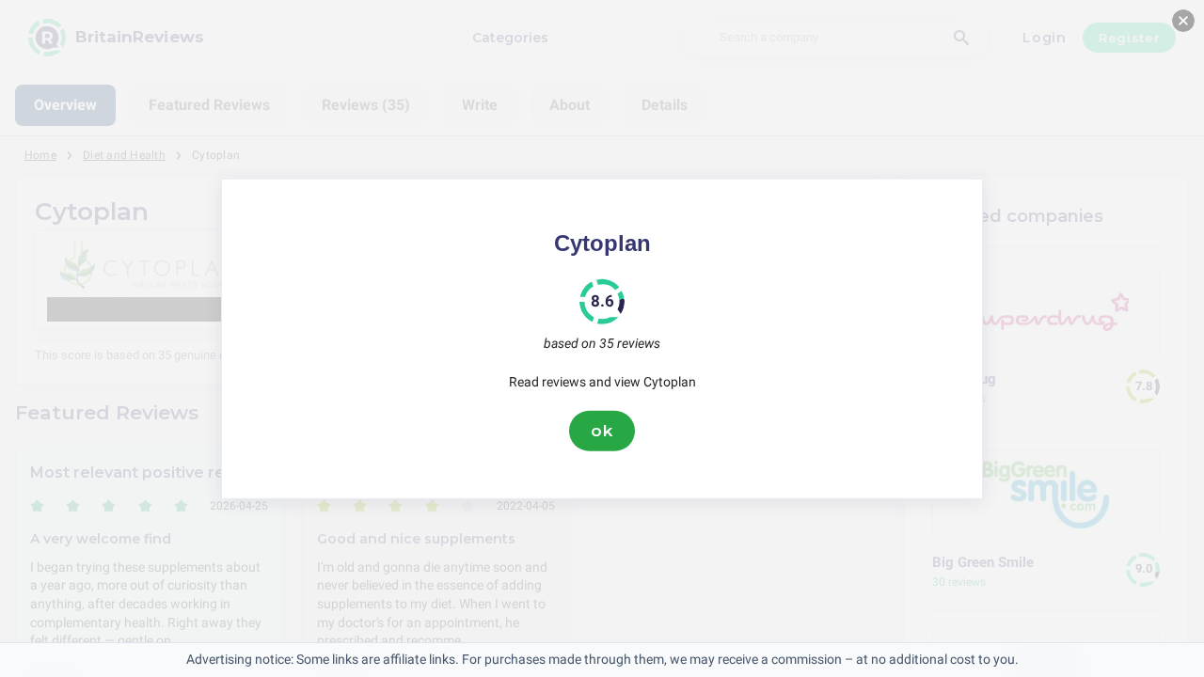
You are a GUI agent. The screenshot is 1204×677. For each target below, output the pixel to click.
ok (602, 430)
